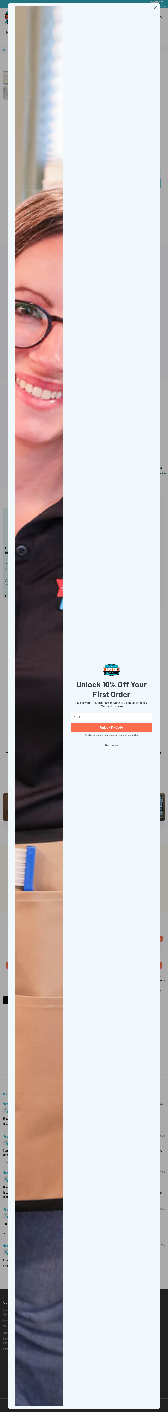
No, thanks (111, 744)
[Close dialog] (155, 8)
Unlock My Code (111, 727)
